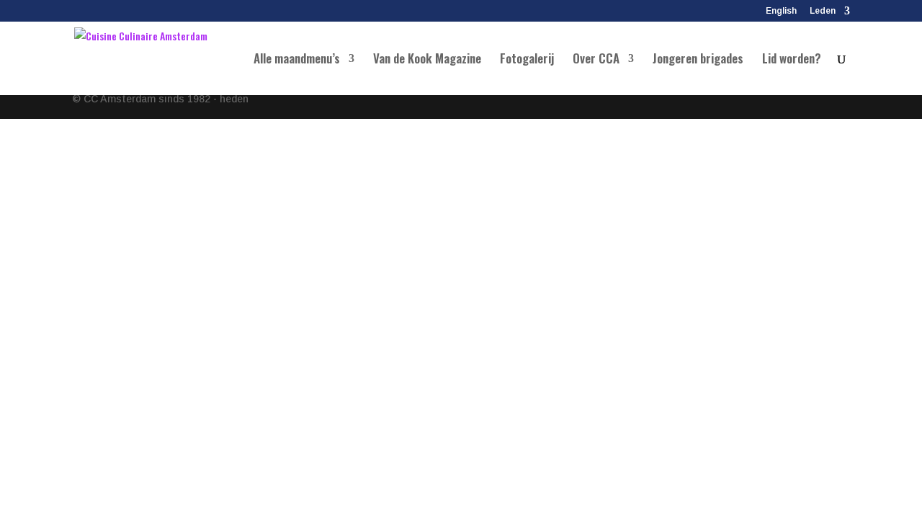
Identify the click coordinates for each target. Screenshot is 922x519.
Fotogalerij (527, 60)
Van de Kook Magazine (427, 60)
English (781, 11)
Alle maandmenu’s (297, 60)
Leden (823, 11)
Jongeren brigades (698, 60)
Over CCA (596, 60)
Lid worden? (791, 60)
